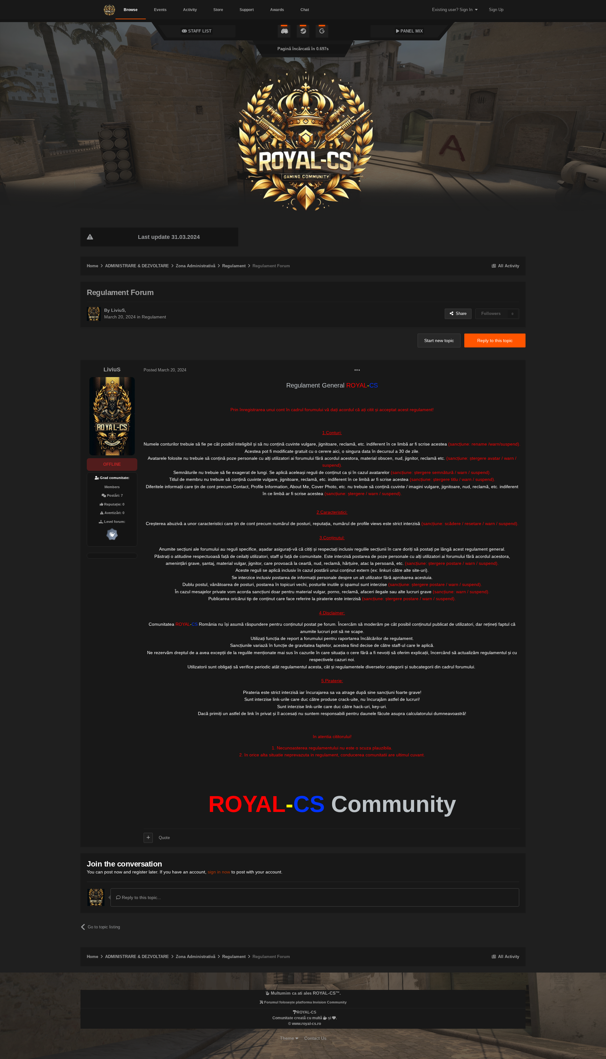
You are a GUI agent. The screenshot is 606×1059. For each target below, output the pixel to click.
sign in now (219, 871)
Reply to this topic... (141, 897)
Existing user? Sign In (453, 9)
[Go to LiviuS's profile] (94, 314)
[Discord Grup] (284, 31)
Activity (190, 10)
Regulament (154, 316)
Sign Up (496, 9)
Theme (287, 1038)
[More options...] (357, 370)
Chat (304, 10)
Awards (277, 10)
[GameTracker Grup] (322, 31)
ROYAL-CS (324, 993)
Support (247, 10)
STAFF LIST (199, 31)
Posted (165, 370)
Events (160, 10)
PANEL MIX (411, 31)
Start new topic (439, 340)
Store (218, 10)
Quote (164, 837)
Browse (131, 10)
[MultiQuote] (148, 838)
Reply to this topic (495, 340)
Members (112, 487)
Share (459, 313)
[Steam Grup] (303, 31)
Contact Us (315, 1038)
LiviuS (118, 310)
